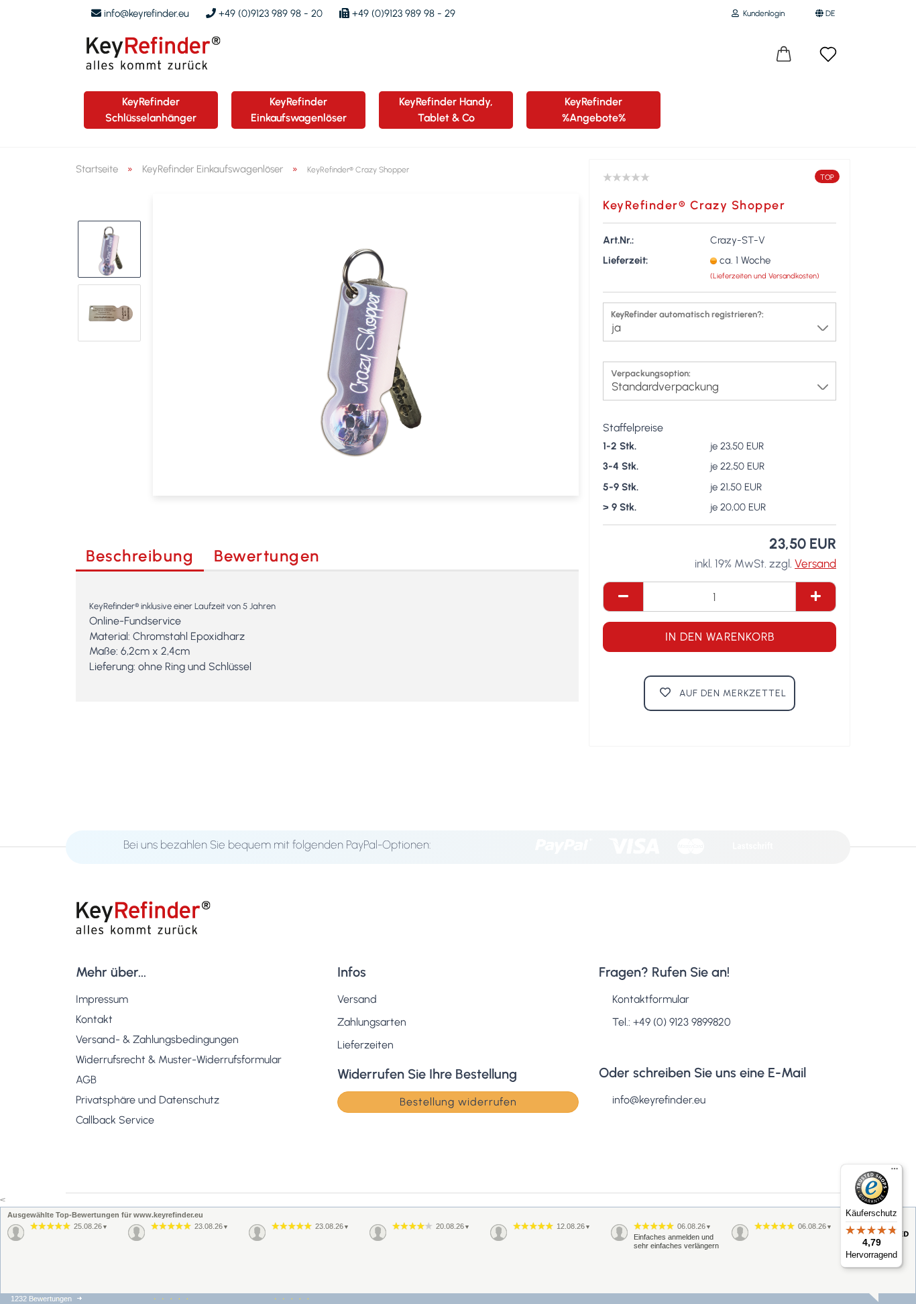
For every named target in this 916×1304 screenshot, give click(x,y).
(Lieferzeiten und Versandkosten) (764, 276)
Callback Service (115, 1119)
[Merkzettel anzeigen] (828, 55)
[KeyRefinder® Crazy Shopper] (366, 344)
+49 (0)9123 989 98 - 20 (269, 13)
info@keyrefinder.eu (145, 13)
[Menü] (894, 1172)
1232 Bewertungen (41, 1299)
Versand (357, 999)
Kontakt (94, 1019)
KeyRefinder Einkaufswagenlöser (299, 109)
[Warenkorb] (784, 55)
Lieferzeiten (365, 1044)
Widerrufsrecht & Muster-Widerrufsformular (179, 1059)
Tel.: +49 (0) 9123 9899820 (671, 1022)
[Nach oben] (879, 1284)
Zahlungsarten (371, 1022)
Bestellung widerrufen (458, 1101)
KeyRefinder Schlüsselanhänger (150, 109)
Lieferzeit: (625, 260)
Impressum (102, 999)
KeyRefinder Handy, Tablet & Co (446, 109)
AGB (86, 1079)
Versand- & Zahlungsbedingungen (157, 1039)
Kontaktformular (650, 999)
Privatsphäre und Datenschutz (147, 1099)
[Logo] (148, 53)
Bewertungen (267, 555)
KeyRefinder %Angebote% (594, 109)
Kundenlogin (762, 13)
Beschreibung (140, 555)
